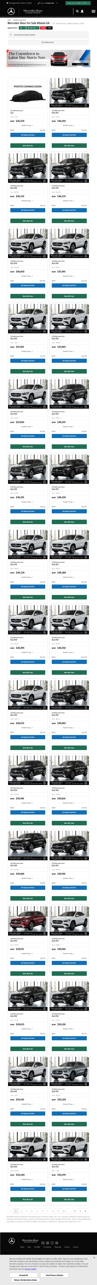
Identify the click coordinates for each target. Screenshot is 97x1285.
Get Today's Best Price (27, 135)
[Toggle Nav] (93, 11)
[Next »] (85, 1211)
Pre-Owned (47, 1247)
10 (64, 1211)
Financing (58, 1247)
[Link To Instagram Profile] (57, 1242)
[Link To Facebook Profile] (43, 1242)
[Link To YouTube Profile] (52, 1242)
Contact (75, 1247)
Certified (37, 1247)
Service (67, 1247)
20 (75, 1211)
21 (80, 1211)
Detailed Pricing (26, 125)
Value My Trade (28, 145)
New (29, 1247)
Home (22, 1247)
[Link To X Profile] (47, 1242)
